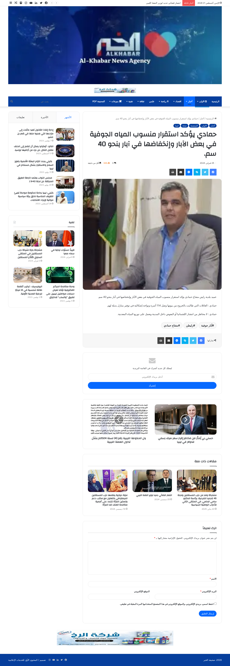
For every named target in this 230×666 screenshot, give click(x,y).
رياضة (164, 101)
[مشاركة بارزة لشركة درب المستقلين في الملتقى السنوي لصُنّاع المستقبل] (27, 238)
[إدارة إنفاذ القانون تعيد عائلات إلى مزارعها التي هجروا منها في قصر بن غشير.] (65, 134)
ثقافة (142, 101)
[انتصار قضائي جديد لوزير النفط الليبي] (152, 481)
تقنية (130, 101)
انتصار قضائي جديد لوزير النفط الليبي (154, 495)
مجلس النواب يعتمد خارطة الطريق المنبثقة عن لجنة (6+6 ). (35, 180)
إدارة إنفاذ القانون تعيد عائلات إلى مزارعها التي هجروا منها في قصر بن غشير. (35, 133)
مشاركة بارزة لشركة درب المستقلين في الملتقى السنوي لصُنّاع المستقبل (30, 253)
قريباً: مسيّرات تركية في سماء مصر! (62, 252)
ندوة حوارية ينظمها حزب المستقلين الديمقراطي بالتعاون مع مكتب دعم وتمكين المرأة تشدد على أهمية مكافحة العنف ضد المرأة (121, 3)
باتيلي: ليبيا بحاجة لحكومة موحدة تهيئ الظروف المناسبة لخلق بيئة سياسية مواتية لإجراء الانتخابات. (33, 196)
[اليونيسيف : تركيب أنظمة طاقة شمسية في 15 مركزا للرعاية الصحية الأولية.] (27, 275)
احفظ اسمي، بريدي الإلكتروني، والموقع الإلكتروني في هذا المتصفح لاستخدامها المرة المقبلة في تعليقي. (167, 604)
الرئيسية (215, 101)
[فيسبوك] (213, 172)
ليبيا (176, 125)
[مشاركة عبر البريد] (180, 172)
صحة (185, 125)
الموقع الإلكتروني (142, 591)
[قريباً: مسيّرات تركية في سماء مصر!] (60, 238)
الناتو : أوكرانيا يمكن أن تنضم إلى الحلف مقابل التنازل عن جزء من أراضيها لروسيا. (33, 148)
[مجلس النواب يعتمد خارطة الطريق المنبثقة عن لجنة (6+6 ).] (65, 182)
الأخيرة (44, 117)
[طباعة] (172, 172)
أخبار (190, 101)
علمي (151, 101)
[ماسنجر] (189, 172)
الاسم (213, 578)
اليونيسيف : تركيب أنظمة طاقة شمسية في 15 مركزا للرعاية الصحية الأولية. (28, 290)
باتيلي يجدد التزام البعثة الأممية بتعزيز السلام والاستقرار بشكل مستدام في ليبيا (34, 165)
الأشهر (67, 117)
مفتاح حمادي (171, 325)
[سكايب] (197, 172)
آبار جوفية (206, 325)
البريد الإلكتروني (208, 591)
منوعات (115, 101)
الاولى (202, 101)
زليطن (189, 325)
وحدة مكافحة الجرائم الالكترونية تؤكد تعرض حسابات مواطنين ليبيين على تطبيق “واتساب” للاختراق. (60, 292)
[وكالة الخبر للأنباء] (115, 45)
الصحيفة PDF (98, 101)
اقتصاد (178, 101)
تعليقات (21, 117)
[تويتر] (205, 172)
